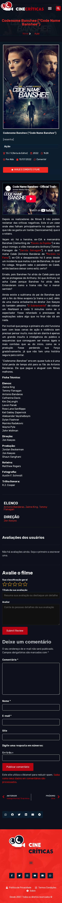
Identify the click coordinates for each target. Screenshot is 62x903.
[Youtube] (35, 875)
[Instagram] (27, 875)
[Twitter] (19, 875)
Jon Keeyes (10, 520)
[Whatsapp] (50, 875)
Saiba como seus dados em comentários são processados (31, 778)
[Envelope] (42, 875)
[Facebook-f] (12, 875)
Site (4, 730)
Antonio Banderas (14, 506)
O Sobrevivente (36, 305)
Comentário (10, 659)
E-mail (6, 715)
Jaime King (31, 506)
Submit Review (14, 630)
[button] (50, 8)
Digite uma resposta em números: (22, 745)
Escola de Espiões (41, 243)
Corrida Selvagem (30, 250)
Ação (36, 33)
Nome (6, 701)
